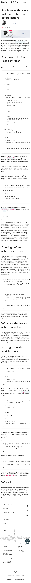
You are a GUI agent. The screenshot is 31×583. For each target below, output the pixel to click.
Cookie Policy (20, 575)
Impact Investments (8, 512)
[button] (28, 2)
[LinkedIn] (27, 515)
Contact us (24, 2)
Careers (5, 523)
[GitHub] (27, 511)
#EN (3, 27)
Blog (4, 527)
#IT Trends (7, 27)
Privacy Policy (10, 575)
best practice (7, 169)
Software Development (9, 505)
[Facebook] (27, 506)
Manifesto (6, 516)
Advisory (5, 508)
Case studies (6, 519)
